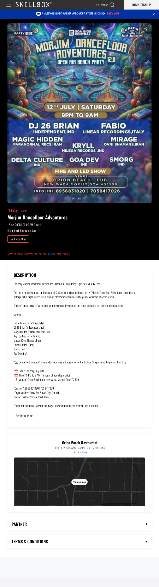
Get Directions (80, 452)
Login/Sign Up (141, 4)
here (50, 254)
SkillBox (37, 4)
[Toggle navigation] (9, 5)
